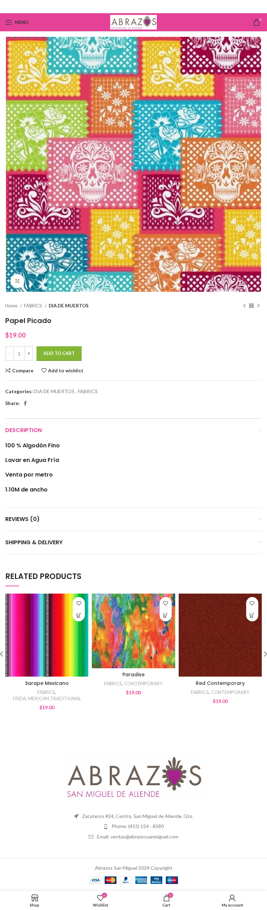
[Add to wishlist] (79, 603)
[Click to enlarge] (17, 281)
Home (11, 305)
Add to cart (59, 353)
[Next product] (258, 306)
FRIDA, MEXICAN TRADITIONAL (47, 698)
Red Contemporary (220, 683)
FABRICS (33, 305)
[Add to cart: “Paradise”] (166, 615)
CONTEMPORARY (143, 683)
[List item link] (133, 826)
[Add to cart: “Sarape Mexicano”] (79, 615)
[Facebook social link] (134, 6)
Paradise (133, 674)
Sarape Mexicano (47, 683)
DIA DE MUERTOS (69, 305)
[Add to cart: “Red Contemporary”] (252, 615)
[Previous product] (244, 306)
